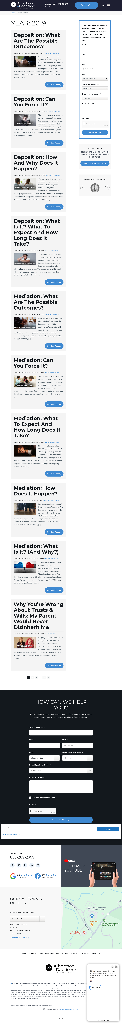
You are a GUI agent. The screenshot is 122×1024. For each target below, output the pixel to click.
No (58, 516)
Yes (64, 516)
